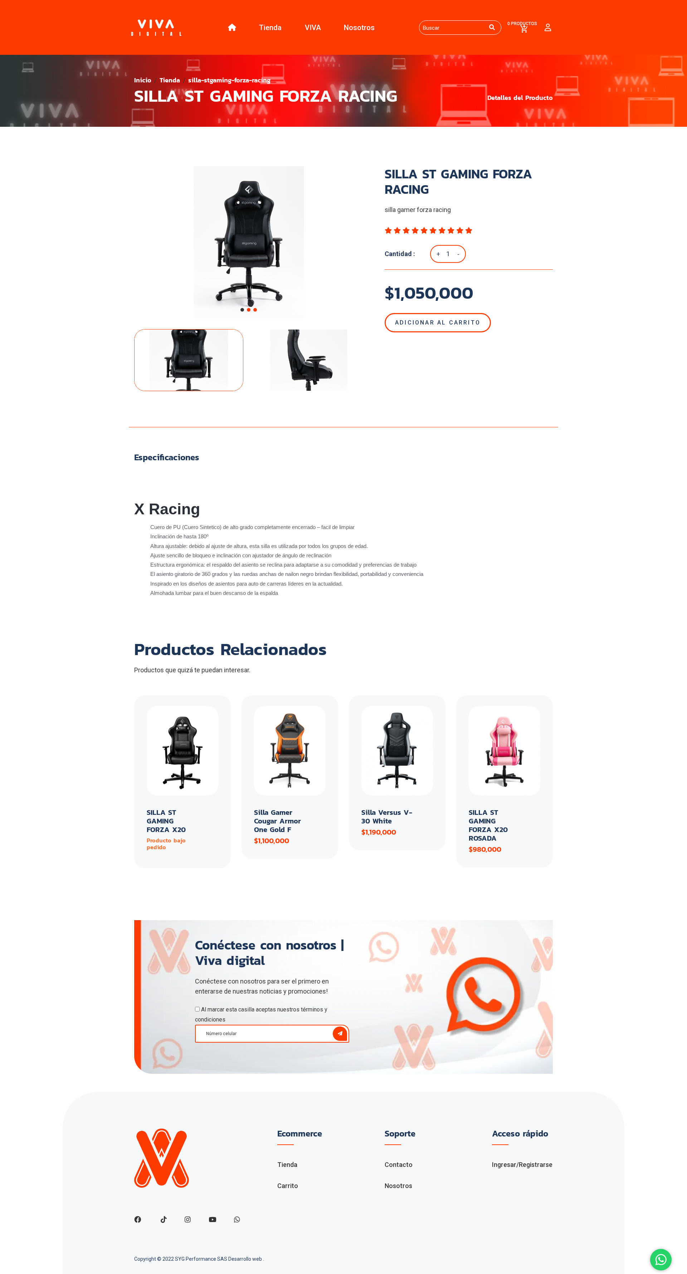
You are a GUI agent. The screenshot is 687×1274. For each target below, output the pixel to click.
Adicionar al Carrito (438, 322)
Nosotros (359, 27)
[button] (242, 310)
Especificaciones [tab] (166, 457)
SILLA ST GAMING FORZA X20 (166, 821)
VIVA (313, 27)
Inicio (142, 80)
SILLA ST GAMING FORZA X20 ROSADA (488, 825)
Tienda (270, 27)
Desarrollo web (245, 1259)
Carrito (287, 1185)
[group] (248, 242)
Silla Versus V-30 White (386, 816)
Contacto (399, 1164)
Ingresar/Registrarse (522, 1164)
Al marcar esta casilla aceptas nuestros (261, 1014)
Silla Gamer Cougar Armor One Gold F (277, 821)
